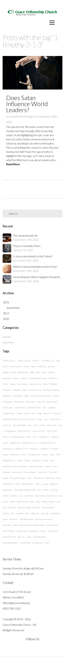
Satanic (48, 466)
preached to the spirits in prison (32, 525)
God (44, 407)
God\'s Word (51, 401)
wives (46, 542)
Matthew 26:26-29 (47, 443)
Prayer (45, 460)
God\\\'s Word (20, 407)
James (39, 419)
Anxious (51, 366)
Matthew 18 (14, 443)
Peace (52, 454)
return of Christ (9, 537)
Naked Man (14, 454)
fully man (12, 507)
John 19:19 (55, 419)
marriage (45, 513)
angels (45, 484)
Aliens (33, 366)
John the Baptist (19, 425)
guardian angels (24, 507)
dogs (38, 501)
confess (45, 490)
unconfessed (25, 542)
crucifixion (29, 495)
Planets (28, 460)
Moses (5, 454)
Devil (45, 384)
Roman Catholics (36, 466)
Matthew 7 (45, 448)
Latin (35, 425)
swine (29, 537)
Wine (58, 478)
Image (39, 413)
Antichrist (42, 366)
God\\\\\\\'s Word (34, 407)
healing (6, 513)
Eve (39, 390)
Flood (26, 396)
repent (43, 531)
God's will (41, 401)
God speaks (7, 401)
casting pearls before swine (25, 490)
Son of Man (42, 472)
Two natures (38, 478)
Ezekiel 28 (7, 396)
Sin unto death (30, 472)
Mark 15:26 (52, 431)
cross (21, 495)
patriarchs (7, 525)
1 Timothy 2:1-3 (48, 360)
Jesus (46, 419)
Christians (52, 378)
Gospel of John (9, 413)
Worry (38, 484)
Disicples (17, 390)
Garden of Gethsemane (41, 396)
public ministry (9, 531)
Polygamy (36, 460)
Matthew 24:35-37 (29, 443)
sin (24, 537)
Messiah (54, 448)
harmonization (48, 507)
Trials (29, 478)
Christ (5, 384)
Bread (15, 378)
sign (19, 537)
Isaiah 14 (47, 413)
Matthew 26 (8, 448)
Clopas (12, 384)
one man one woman (44, 519)
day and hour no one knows (46, 495)
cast (39, 490)
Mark (28, 437)
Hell (33, 413)
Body (44, 372)
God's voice (30, 401)
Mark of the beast (17, 437)
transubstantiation (10, 542)
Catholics (24, 378)
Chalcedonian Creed (37, 378)
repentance (34, 531)
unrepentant (37, 542)
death (12, 501)
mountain (13, 519)
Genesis (55, 396)
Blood (38, 372)
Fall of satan (18, 396)
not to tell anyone (26, 519)
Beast (13, 372)
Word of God (8, 484)
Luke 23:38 (51, 425)
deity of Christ (23, 501)
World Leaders (27, 484)
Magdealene (10, 431)
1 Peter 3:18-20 (23, 360)
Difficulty (53, 384)
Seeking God (17, 472)
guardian (36, 507)
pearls (15, 525)
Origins (45, 454)
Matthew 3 (34, 448)
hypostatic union (22, 513)
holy (12, 513)
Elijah (24, 390)
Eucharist (33, 390)
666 (58, 360)
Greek (26, 413)
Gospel (19, 413)
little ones (35, 513)
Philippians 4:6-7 (10, 460)
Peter (58, 454)
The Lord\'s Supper (17, 478)
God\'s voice (7, 407)
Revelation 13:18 (10, 466)
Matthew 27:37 (21, 448)
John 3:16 (7, 425)
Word (17, 484)
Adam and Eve (16, 366)
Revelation (23, 466)
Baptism (6, 372)
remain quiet (22, 531)
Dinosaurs (7, 390)
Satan (55, 466)
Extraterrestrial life (51, 390)
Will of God (50, 478)
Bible (32, 372)
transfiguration (39, 537)
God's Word (19, 401)
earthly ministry (48, 501)
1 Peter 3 (35, 360)
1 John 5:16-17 (9, 360)
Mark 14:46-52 (24, 431)
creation (13, 495)
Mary (35, 437)
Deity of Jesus (35, 384)
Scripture (6, 472)
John (30, 425)
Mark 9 (6, 437)
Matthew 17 (44, 437)
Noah (23, 454)
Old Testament (33, 454)
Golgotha (51, 407)
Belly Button (23, 372)
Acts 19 (6, 366)
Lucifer (42, 425)
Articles (7, 336)
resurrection (52, 531)
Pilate (20, 460)
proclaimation (52, 525)
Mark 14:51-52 (38, 431)
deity (32, 501)
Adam (26, 366)
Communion (22, 384)
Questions (8, 342)
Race (52, 460)
